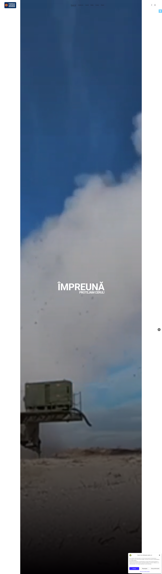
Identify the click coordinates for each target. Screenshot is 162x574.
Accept (134, 568)
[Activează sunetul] (159, 329)
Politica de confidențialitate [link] (145, 571)
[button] (159, 555)
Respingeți (144, 568)
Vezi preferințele (155, 568)
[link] (160, 11)
